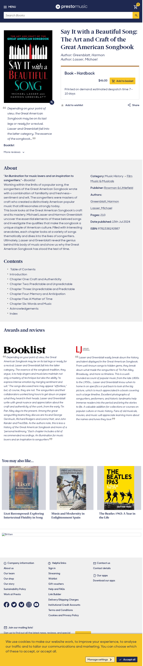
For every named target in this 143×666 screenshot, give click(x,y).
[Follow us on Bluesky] (22, 604)
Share (135, 105)
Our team (9, 573)
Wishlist (52, 578)
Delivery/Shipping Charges (63, 599)
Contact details (102, 568)
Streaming (54, 573)
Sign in (51, 568)
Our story (9, 583)
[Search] (136, 15)
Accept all (129, 659)
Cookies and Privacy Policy (63, 615)
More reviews (12, 152)
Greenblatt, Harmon (104, 201)
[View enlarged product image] (28, 66)
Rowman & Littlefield (118, 188)
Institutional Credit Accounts (64, 604)
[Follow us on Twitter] (15, 604)
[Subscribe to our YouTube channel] (37, 604)
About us (9, 568)
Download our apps (104, 580)
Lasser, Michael (101, 208)
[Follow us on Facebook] (7, 604)
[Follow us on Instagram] (30, 604)
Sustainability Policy (15, 589)
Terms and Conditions (60, 610)
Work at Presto (12, 594)
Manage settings (98, 659)
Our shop (9, 578)
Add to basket (124, 81)
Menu (12, 7)
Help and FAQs (56, 589)
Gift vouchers (56, 583)
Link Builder (54, 594)
